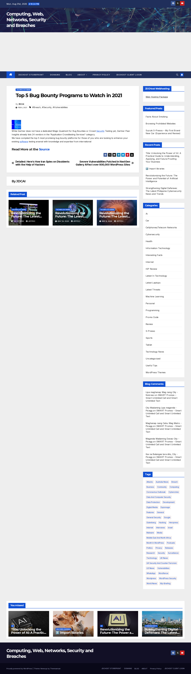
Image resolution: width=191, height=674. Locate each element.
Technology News (23, 90)
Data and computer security (159, 497)
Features (150, 512)
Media (159, 533)
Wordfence (163, 573)
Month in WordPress (155, 543)
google (167, 517)
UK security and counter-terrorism (162, 563)
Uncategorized (153, 358)
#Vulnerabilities (60, 107)
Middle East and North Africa (159, 538)
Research (151, 553)
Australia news (162, 482)
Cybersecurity (153, 234)
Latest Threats (153, 289)
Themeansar (55, 668)
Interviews (160, 527)
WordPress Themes (156, 372)
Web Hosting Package (157, 97)
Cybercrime (174, 492)
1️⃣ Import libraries (155, 168)
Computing (174, 487)
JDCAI (21, 104)
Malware (150, 533)
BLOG (69, 75)
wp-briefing (165, 583)
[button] (177, 74)
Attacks (150, 482)
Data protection (153, 502)
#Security (46, 107)
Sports (149, 338)
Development (168, 502)
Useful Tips (151, 365)
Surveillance (173, 553)
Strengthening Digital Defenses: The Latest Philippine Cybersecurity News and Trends (164, 191)
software (24, 141)
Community (162, 487)
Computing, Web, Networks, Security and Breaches (26, 19)
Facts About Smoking (156, 116)
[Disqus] (72, 263)
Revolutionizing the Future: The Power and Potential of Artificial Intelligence (162, 178)
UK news (164, 558)
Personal (150, 303)
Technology (152, 558)
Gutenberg (151, 522)
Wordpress (151, 578)
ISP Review (151, 269)
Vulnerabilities (163, 568)
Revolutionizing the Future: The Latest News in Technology (26, 216)
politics (150, 548)
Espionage (165, 507)
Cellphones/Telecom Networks (161, 227)
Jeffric (31, 221)
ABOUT (81, 75)
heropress (173, 522)
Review (149, 324)
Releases (169, 548)
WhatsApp (151, 573)
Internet (150, 262)
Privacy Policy (101, 75)
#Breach (36, 107)
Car (147, 220)
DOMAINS (54, 75)
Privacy (159, 548)
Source (44, 149)
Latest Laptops (153, 282)
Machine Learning (155, 296)
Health (149, 241)
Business (150, 487)
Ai (147, 213)
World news (152, 583)
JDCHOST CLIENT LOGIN (129, 75)
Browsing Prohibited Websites (161, 123)
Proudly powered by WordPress (19, 668)
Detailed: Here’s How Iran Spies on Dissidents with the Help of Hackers (42, 163)
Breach (175, 482)
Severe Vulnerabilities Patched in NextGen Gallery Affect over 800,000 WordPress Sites (103, 163)
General (160, 512)
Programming (152, 310)
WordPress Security (167, 578)
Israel (170, 527)
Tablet (149, 345)
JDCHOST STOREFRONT (31, 75)
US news (150, 568)
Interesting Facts (154, 255)
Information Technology (158, 248)
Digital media (152, 507)
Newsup (44, 668)
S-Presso (150, 331)
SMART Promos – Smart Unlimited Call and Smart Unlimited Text (161, 398)
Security (100, 131)
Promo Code (152, 317)
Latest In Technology (156, 275)
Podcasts (171, 543)
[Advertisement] (95, 52)
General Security (154, 517)
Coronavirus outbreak (156, 492)
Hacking (162, 522)
